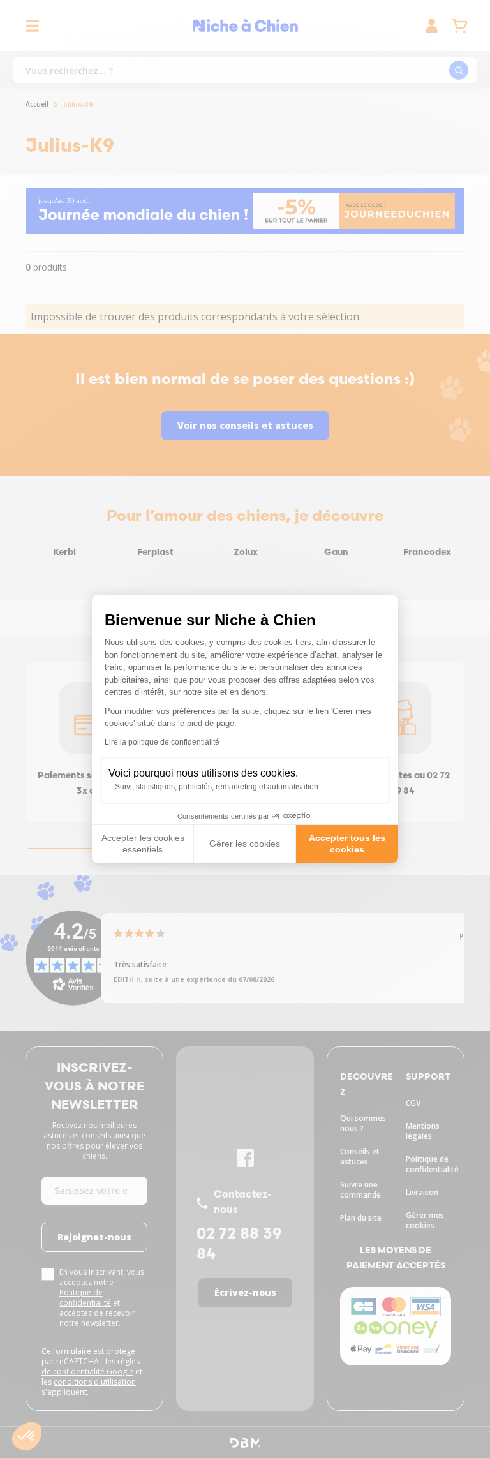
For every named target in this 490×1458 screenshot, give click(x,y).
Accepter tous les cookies (347, 843)
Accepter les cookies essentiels (142, 843)
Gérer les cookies (244, 843)
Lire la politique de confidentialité (162, 742)
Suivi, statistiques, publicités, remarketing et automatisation (216, 786)
